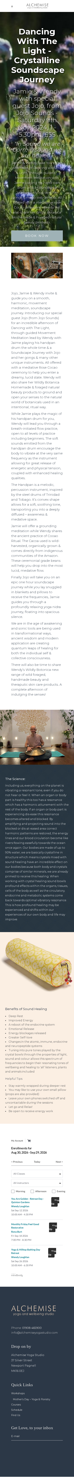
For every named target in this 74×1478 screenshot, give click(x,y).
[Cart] (29, 1141)
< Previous (17, 1161)
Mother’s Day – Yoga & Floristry (31, 1399)
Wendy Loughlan (20, 1206)
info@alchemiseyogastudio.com (34, 1332)
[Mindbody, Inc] (17, 1275)
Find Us (15, 1415)
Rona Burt (16, 1231)
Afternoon (40, 1191)
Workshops (18, 1393)
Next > (59, 1161)
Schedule (16, 1409)
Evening (61, 1191)
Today (37, 1161)
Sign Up (55, 1202)
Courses (16, 1404)
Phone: (26, 1328)
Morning (20, 1191)
